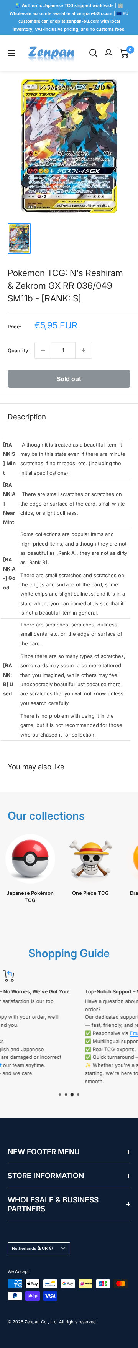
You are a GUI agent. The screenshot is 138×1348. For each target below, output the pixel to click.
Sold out (69, 379)
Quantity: (19, 350)
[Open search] (93, 53)
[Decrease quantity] (43, 350)
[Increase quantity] (84, 350)
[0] (124, 53)
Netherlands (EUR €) (32, 1248)
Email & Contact (73, 1033)
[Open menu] (11, 53)
